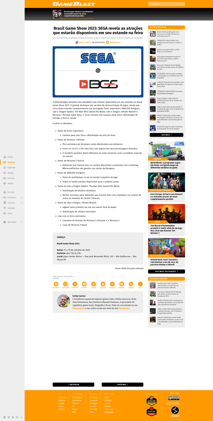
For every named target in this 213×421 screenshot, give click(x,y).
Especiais (62, 397)
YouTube (84, 287)
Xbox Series (77, 400)
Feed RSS (93, 409)
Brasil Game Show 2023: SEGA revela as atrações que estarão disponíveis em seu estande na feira (98, 30)
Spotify (103, 287)
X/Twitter (74, 287)
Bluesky (121, 287)
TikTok (93, 287)
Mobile (75, 409)
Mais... (74, 412)
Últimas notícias (158, 27)
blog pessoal (78, 308)
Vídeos (61, 406)
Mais (140, 287)
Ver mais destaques (165, 271)
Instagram (65, 287)
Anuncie (107, 406)
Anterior (74, 384)
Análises (61, 400)
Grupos (131, 287)
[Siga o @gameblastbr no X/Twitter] (13, 417)
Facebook (56, 287)
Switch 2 (75, 403)
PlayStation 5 (77, 397)
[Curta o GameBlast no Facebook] (4, 417)
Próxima (121, 384)
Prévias (61, 403)
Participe (107, 400)
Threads (112, 287)
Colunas (61, 409)
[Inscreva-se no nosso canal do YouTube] (17, 417)
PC (73, 406)
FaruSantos (124, 308)
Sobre (106, 397)
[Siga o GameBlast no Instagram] (9, 417)
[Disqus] (98, 347)
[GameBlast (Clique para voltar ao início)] (74, 4)
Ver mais (165, 135)
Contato (107, 403)
